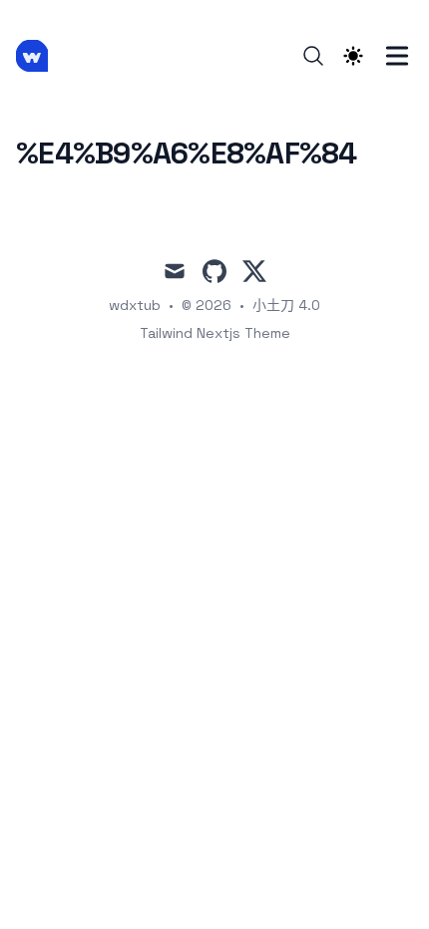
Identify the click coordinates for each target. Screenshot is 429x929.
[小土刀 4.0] (38, 56)
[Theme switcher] (353, 56)
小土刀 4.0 (286, 305)
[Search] (313, 56)
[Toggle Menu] (397, 56)
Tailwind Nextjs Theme (215, 333)
